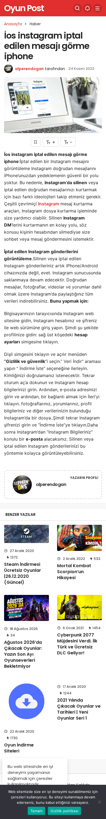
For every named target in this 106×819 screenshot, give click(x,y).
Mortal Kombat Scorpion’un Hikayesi (74, 572)
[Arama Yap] (77, 8)
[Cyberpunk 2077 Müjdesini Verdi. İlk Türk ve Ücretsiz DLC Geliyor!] (79, 607)
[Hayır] (99, 802)
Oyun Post (24, 8)
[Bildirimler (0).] (87, 8)
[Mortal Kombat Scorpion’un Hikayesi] (79, 538)
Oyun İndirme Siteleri (19, 748)
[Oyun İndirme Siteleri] (26, 701)
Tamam (36, 811)
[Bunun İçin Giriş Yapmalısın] (35, 142)
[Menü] (97, 8)
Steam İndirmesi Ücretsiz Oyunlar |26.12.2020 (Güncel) (22, 573)
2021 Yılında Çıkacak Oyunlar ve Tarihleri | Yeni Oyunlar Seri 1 (79, 709)
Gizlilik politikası (64, 811)
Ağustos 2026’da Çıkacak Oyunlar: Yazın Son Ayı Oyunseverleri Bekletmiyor (23, 654)
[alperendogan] (22, 485)
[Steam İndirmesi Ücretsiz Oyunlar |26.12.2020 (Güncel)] (26, 534)
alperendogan (29, 68)
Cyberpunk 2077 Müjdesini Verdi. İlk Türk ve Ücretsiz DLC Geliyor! (77, 644)
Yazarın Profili (84, 477)
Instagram (48, 203)
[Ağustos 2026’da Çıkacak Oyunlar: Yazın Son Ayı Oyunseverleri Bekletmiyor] (26, 608)
